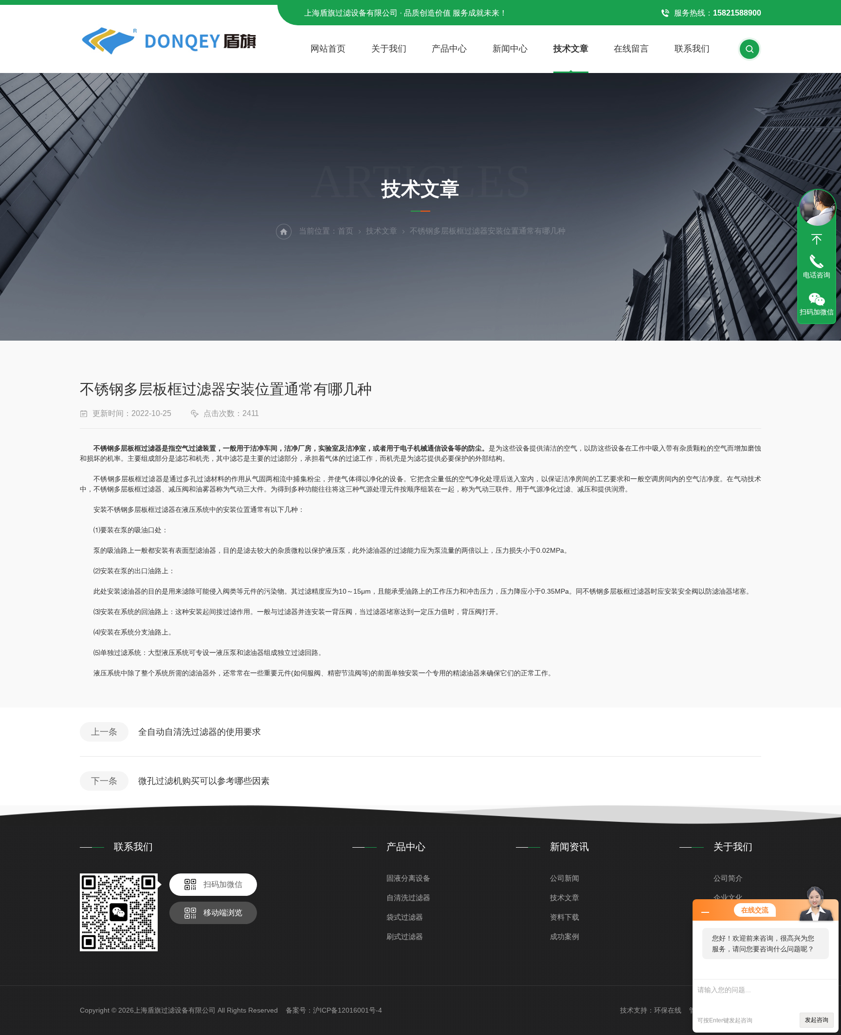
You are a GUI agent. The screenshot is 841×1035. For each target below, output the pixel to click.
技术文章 (570, 49)
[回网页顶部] (816, 239)
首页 (345, 231)
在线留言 (631, 49)
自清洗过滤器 (408, 897)
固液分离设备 (408, 878)
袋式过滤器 (404, 917)
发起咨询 (816, 1020)
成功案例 (564, 936)
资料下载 (564, 917)
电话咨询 (816, 275)
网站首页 (328, 49)
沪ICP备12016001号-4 (347, 1010)
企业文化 (728, 897)
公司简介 (728, 878)
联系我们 (692, 49)
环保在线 (667, 1010)
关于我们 (388, 49)
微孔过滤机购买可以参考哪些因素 (204, 781)
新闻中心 (510, 49)
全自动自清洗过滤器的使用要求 (199, 732)
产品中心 (449, 49)
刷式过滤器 (404, 936)
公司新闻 (564, 878)
